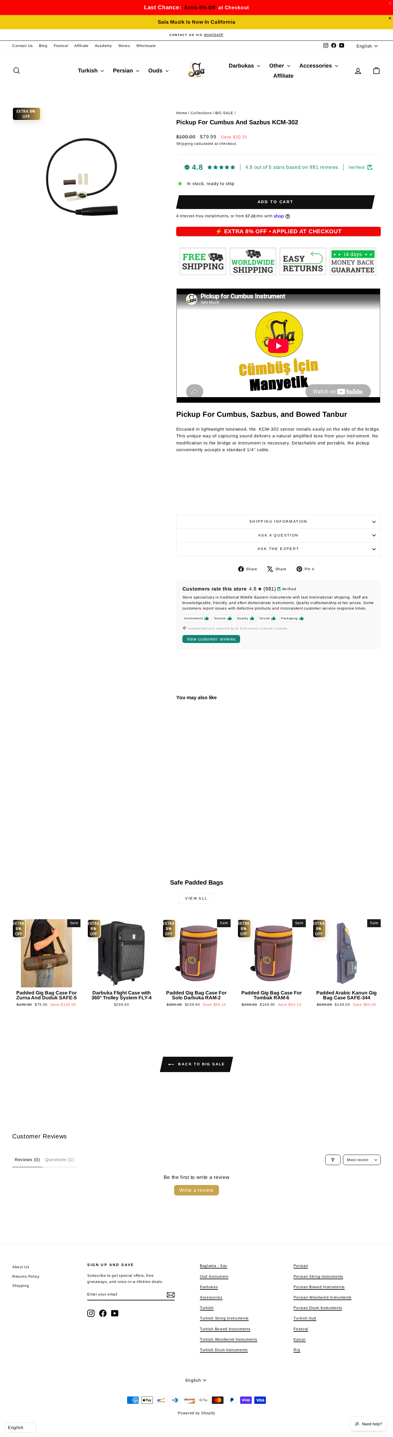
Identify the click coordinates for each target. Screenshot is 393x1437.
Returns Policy (26, 1276)
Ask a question (278, 535)
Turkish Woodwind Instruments (228, 1339)
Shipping (184, 143)
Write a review (196, 1190)
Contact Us (22, 46)
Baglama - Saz (213, 1266)
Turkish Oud (305, 1318)
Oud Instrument (214, 1276)
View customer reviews (211, 639)
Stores (124, 46)
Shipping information (278, 521)
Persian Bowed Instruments (319, 1287)
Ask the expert (278, 549)
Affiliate (81, 46)
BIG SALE (224, 113)
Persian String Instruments (318, 1276)
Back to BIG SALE (201, 1064)
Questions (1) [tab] (59, 1159)
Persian (123, 71)
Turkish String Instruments (224, 1318)
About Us (20, 1267)
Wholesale (146, 46)
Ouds (156, 71)
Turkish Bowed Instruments (225, 1329)
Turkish (88, 71)
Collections (201, 113)
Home (181, 113)
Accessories (316, 66)
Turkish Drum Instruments (224, 1350)
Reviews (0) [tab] (27, 1159)
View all (196, 898)
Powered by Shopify (196, 1413)
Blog (43, 46)
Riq (297, 1350)
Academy (103, 46)
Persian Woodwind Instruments (323, 1297)
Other (277, 66)
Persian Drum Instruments (318, 1308)
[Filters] (332, 1160)
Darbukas (242, 66)
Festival (61, 46)
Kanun (300, 1339)
